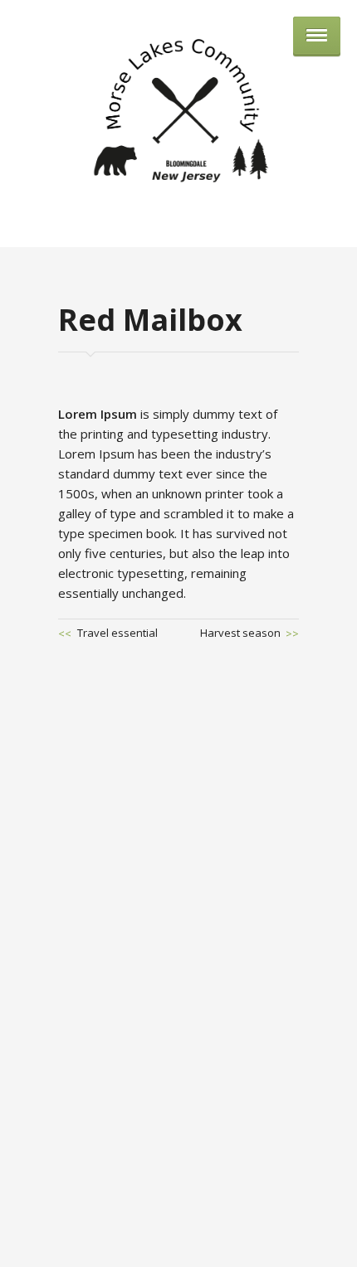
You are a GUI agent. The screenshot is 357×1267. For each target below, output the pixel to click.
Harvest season (240, 632)
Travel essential (117, 632)
